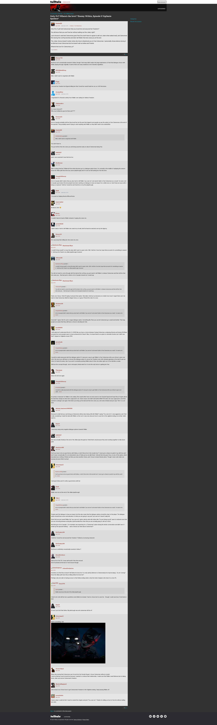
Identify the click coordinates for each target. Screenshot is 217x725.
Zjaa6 (57, 190)
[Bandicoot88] (53, 448)
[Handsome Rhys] (56, 245)
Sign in (52, 711)
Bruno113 (59, 234)
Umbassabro (59, 103)
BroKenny (59, 163)
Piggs (57, 81)
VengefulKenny (61, 176)
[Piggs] (53, 82)
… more (60, 391)
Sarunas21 (59, 117)
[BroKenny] (53, 164)
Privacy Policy (86, 719)
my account (162, 2)
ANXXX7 (59, 152)
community (66, 2)
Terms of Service (78, 719)
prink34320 (59, 224)
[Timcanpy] (53, 371)
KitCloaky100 (60, 532)
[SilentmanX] (53, 466)
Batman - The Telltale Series (76, 25)
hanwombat (59, 202)
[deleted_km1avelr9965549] (53, 409)
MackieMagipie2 (61, 684)
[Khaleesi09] (53, 304)
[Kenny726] (53, 58)
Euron (58, 213)
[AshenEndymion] (56, 568)
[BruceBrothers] (53, 556)
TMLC (58, 498)
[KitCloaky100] (53, 533)
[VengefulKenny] (53, 177)
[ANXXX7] (53, 153)
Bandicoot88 (60, 447)
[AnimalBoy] (53, 93)
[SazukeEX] (53, 24)
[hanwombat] (53, 203)
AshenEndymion (68, 568)
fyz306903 (59, 327)
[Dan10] (53, 425)
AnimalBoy (59, 92)
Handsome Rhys (68, 245)
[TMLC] (53, 499)
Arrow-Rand (60, 669)
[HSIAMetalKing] (53, 71)
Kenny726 (59, 58)
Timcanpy (59, 370)
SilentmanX (59, 465)
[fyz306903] (53, 328)
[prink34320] (53, 224)
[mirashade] (53, 343)
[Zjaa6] (53, 191)
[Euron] (53, 214)
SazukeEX (59, 23)
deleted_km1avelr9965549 (64, 408)
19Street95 (59, 258)
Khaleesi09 (59, 303)
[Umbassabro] (53, 104)
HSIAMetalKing (61, 70)
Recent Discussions (135, 21)
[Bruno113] (53, 235)
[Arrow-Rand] (53, 670)
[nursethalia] (53, 696)
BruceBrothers (60, 555)
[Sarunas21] (53, 118)
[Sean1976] (54, 583)
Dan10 (58, 424)
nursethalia (59, 695)
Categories (161, 8)
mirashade (59, 342)
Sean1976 (62, 583)
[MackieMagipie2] (53, 685)
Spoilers (55, 49)
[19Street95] (53, 258)
